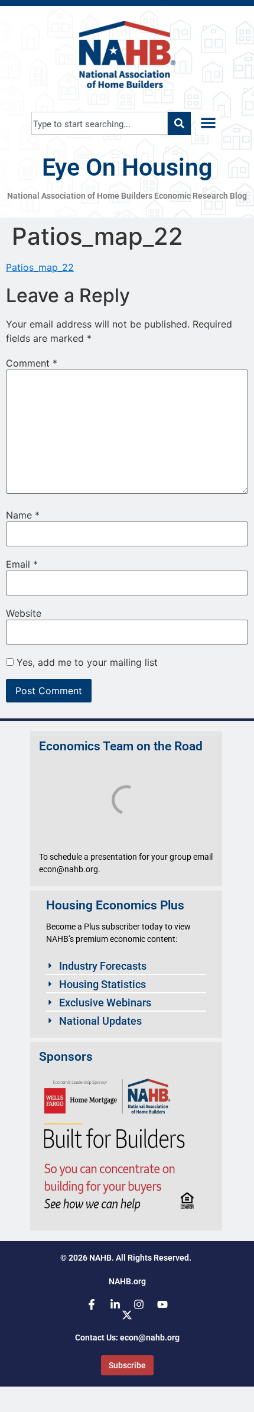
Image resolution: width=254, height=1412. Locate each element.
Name (23, 515)
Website (23, 613)
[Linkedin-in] (115, 1304)
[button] (208, 123)
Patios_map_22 (40, 267)
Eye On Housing (127, 167)
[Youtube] (162, 1304)
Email (22, 564)
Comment (31, 363)
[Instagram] (138, 1304)
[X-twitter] (127, 1315)
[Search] (179, 123)
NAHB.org (127, 1281)
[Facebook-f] (91, 1304)
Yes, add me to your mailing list (86, 662)
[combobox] (99, 123)
